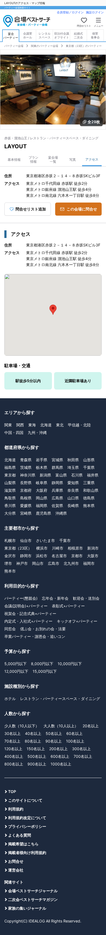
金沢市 (10, 555)
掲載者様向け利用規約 (27, 852)
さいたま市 (45, 540)
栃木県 (41, 467)
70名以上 (12, 741)
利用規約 (15, 809)
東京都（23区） (18, 548)
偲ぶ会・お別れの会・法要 (43, 628)
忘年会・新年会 (55, 598)
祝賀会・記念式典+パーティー (30, 613)
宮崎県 (26, 513)
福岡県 (41, 505)
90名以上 (53, 741)
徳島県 (89, 498)
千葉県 (89, 467)
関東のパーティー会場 (44, 45)
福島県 (10, 467)
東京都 (10, 475)
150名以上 (36, 748)
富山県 (61, 475)
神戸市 (22, 563)
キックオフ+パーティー (77, 621)
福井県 (92, 475)
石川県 (77, 475)
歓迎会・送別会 (86, 598)
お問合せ (15, 861)
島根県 (26, 498)
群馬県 (57, 467)
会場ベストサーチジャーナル (33, 890)
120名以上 (13, 748)
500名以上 (36, 756)
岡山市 (37, 563)
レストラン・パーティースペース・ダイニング (60, 698)
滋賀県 (10, 490)
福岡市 (89, 563)
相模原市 (75, 548)
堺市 (8, 563)
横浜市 (42, 548)
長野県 (26, 482)
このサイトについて (25, 800)
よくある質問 (19, 835)
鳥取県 (10, 498)
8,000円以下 (42, 663)
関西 (20, 425)
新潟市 (93, 548)
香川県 (10, 505)
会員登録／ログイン (70, 12)
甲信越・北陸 (79, 425)
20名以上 (91, 725)
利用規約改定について (27, 817)
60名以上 (74, 733)
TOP (12, 791)
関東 (8, 425)
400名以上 (13, 756)
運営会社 (15, 870)
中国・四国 (13, 432)
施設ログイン (95, 12)
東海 (32, 425)
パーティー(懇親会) (21, 598)
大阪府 (41, 490)
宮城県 (57, 459)
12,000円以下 (16, 671)
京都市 (77, 555)
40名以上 (33, 733)
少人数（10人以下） (21, 725)
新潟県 (45, 475)
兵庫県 (57, 490)
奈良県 (73, 490)
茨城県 (26, 467)
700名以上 (83, 756)
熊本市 (10, 571)
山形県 (89, 459)
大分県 (10, 513)
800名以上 (13, 764)
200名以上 (58, 748)
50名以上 (54, 733)
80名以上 (33, 741)
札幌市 (10, 540)
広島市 (53, 563)
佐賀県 (57, 505)
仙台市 (26, 540)
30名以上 (12, 733)
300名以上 (81, 748)
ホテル (10, 698)
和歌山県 (90, 490)
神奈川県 (27, 475)
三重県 (89, 482)
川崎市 (57, 548)
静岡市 (26, 555)
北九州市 (71, 563)
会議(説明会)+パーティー (26, 606)
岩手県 (41, 459)
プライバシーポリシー (27, 826)
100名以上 (75, 741)
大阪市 (92, 555)
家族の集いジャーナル (27, 908)
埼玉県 (73, 467)
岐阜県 (41, 482)
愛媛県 (26, 505)
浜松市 (41, 555)
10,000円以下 (70, 663)
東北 (60, 425)
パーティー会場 (13, 45)
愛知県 (73, 482)
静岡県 (57, 482)
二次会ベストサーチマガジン (33, 899)
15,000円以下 (45, 671)
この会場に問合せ (82, 209)
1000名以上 (61, 764)
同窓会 (10, 628)
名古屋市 (59, 555)
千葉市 (65, 540)
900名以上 (36, 764)
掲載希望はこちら (23, 844)
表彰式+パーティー (68, 606)
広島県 (57, 498)
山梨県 (10, 482)
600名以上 (60, 756)
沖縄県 (61, 513)
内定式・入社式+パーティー (28, 621)
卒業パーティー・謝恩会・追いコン (34, 636)
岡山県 (41, 498)
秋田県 (73, 459)
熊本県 (89, 505)
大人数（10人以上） (60, 725)
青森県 (26, 459)
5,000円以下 (15, 663)
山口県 (73, 498)
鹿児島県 (43, 513)
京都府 (26, 490)
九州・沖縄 (37, 432)
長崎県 (73, 505)
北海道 (46, 425)
